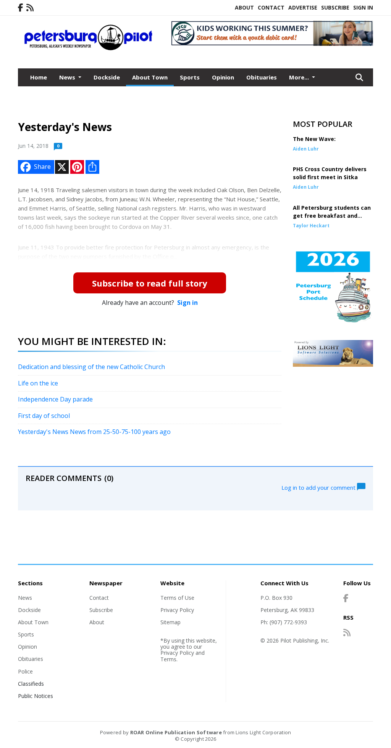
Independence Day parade (55, 399)
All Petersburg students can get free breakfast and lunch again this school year (332, 215)
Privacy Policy (177, 610)
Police (25, 671)
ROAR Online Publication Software (176, 732)
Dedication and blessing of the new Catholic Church (91, 367)
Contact (271, 7)
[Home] (88, 48)
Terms (168, 659)
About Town (150, 77)
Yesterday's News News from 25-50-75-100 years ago (94, 431)
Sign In (363, 7)
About (244, 7)
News (25, 597)
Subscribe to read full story (149, 283)
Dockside (107, 77)
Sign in (187, 302)
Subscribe (335, 7)
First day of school (44, 415)
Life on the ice (38, 383)
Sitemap (170, 622)
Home (38, 77)
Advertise (302, 7)
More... (299, 77)
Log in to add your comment (319, 487)
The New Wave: (314, 138)
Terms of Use (177, 597)
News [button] (68, 77)
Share (42, 166)
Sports (190, 77)
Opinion (223, 77)
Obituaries (261, 77)
